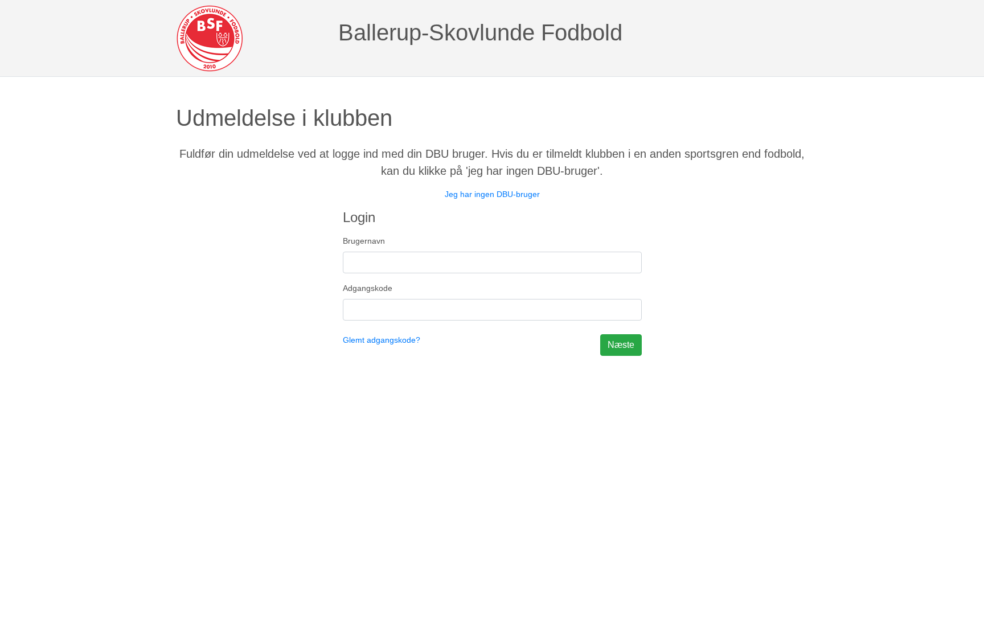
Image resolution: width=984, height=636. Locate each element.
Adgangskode (367, 288)
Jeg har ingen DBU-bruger (492, 194)
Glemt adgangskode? (381, 339)
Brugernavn (364, 240)
